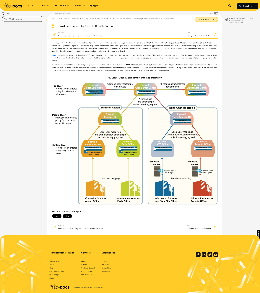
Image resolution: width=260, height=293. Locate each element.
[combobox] (22, 19)
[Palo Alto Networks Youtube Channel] (215, 256)
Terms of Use (106, 268)
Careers (84, 265)
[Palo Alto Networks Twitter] (210, 256)
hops (128, 65)
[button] (258, 234)
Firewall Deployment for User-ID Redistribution (158, 19)
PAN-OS (60, 19)
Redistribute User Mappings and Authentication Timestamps (120, 19)
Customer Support (88, 268)
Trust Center (106, 265)
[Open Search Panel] (230, 6)
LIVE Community (87, 271)
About (83, 261)
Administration (234, 23)
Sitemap (52, 278)
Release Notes (54, 261)
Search (51, 265)
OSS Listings (54, 275)
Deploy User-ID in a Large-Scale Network (85, 19)
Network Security (235, 18)
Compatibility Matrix (56, 271)
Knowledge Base (87, 275)
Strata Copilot (248, 6)
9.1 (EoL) (243, 23)
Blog (51, 268)
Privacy (104, 261)
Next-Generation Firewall (237, 21)
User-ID (66, 19)
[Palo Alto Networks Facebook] (198, 256)
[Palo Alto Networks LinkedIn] (204, 256)
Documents (106, 271)
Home (53, 19)
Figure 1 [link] (54, 55)
